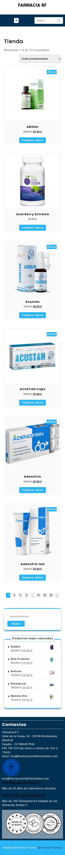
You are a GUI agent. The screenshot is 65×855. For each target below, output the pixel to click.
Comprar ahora (32, 140)
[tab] (16, 20)
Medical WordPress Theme (32, 847)
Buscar (16, 623)
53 (51, 595)
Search (58, 21)
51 (38, 595)
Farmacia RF (32, 5)
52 (45, 595)
